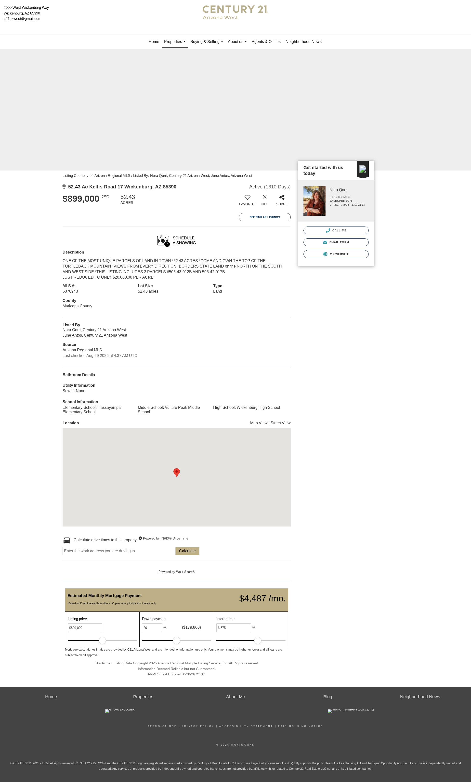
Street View (281, 423)
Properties (175, 44)
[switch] (247, 201)
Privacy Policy (198, 726)
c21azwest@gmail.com (22, 18)
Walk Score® (185, 572)
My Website (339, 254)
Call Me (338, 230)
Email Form (338, 242)
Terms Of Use (162, 726)
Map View (259, 423)
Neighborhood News (304, 42)
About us (238, 44)
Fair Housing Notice (300, 726)
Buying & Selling (207, 44)
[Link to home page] (235, 17)
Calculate (187, 551)
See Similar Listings (265, 217)
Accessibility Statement (246, 726)
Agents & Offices (266, 42)
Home (154, 42)
